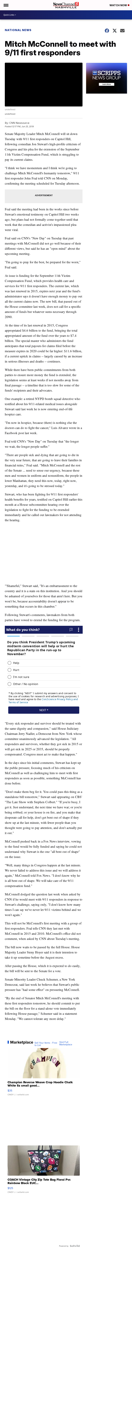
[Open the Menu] (6, 5)
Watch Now (118, 5)
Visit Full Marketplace (65, 1043)
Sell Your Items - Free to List (46, 1044)
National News (18, 30)
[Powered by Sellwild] (75, 1246)
